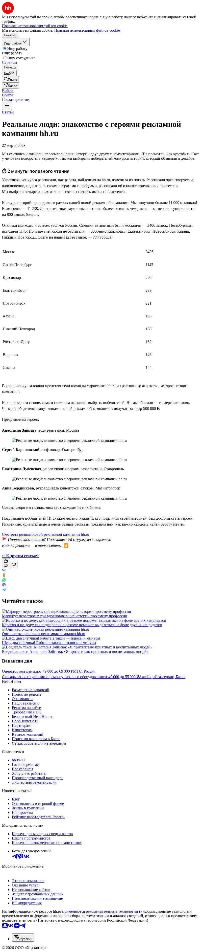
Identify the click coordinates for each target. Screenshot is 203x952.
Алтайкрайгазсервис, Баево (162, 677)
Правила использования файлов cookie (87, 30)
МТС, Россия (84, 671)
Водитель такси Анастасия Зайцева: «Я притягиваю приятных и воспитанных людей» (75, 651)
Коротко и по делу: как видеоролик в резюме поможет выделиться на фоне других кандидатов (82, 625)
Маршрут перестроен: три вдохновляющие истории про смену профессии (64, 616)
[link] (10, 79)
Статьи (8, 112)
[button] (7, 91)
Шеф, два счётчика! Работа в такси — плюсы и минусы (49, 643)
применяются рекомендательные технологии (100, 911)
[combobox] (23, 937)
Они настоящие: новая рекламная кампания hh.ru (43, 634)
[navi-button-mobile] (7, 106)
